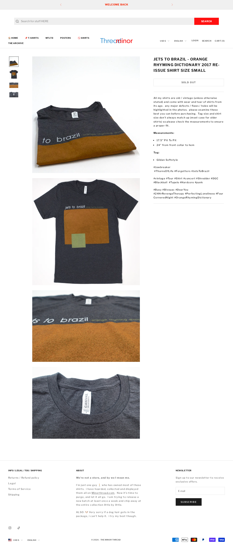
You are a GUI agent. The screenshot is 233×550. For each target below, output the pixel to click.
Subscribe (189, 502)
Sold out (188, 82)
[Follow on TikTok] (18, 528)
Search (206, 21)
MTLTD (49, 38)
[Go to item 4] (14, 94)
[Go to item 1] (14, 61)
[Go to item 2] (14, 74)
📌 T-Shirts (32, 38)
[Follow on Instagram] (10, 528)
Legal (12, 483)
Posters (65, 38)
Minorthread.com (103, 492)
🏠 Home (13, 38)
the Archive (16, 43)
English (178, 41)
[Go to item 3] (14, 85)
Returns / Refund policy (23, 477)
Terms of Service (19, 488)
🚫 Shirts (83, 38)
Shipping (14, 494)
